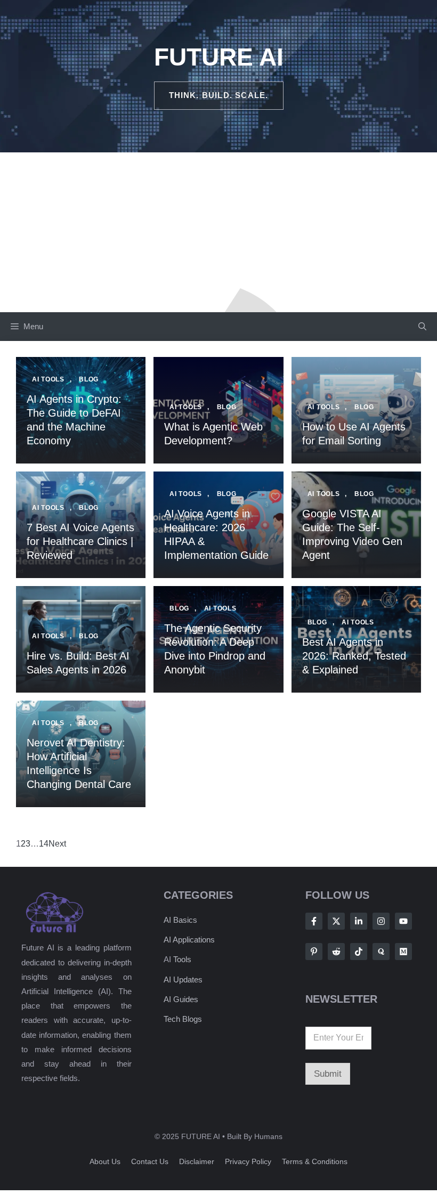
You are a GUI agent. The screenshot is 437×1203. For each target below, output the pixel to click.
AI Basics (180, 919)
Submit (328, 1074)
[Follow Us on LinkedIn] (358, 921)
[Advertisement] (218, 232)
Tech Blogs (183, 1018)
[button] (422, 326)
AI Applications (189, 939)
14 (43, 843)
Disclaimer (196, 1161)
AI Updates (183, 979)
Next (57, 843)
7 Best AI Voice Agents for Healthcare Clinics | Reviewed (80, 541)
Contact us (149, 1161)
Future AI (219, 57)
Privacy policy (248, 1161)
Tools (182, 959)
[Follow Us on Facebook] (313, 921)
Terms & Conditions (314, 1161)
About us (105, 1161)
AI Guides (181, 999)
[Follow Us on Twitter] (336, 921)
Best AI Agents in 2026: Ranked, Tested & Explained (354, 656)
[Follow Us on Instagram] (381, 921)
